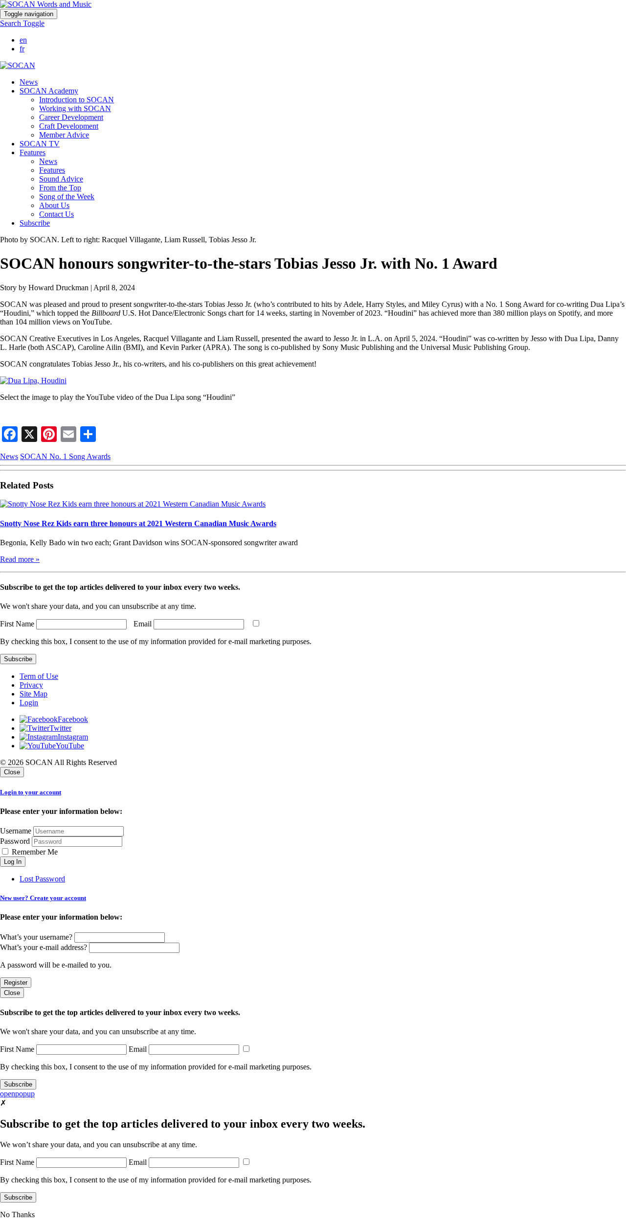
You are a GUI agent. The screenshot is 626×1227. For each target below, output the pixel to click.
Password (15, 841)
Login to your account (30, 792)
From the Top (60, 188)
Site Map (33, 694)
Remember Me (34, 852)
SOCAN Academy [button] (49, 91)
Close (12, 772)
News (29, 82)
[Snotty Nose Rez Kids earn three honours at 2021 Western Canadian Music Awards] (133, 504)
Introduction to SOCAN (76, 99)
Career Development (71, 117)
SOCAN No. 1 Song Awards (65, 456)
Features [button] (32, 152)
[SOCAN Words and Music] (45, 4)
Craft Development (68, 126)
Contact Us (56, 214)
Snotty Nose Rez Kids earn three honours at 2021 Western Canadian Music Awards (138, 523)
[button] (22, 23)
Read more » (20, 559)
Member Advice (64, 135)
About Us (54, 205)
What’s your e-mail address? (43, 947)
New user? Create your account (43, 898)
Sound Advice (61, 179)
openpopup (17, 1093)
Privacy (31, 685)
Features (52, 170)
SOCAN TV (40, 143)
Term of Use (39, 676)
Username (15, 831)
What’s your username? (36, 937)
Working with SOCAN (75, 108)
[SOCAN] (17, 65)
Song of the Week (66, 196)
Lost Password (42, 879)
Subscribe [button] (35, 223)
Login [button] (29, 702)
